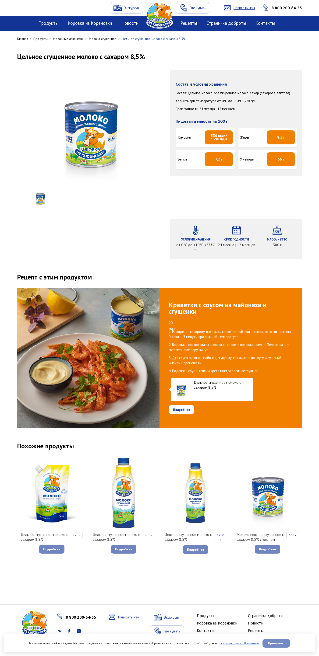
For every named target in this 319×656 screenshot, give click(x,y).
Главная (22, 39)
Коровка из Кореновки (90, 23)
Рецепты (189, 23)
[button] (21, 197)
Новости (129, 23)
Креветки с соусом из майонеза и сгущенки (217, 308)
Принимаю (276, 643)
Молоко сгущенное (103, 39)
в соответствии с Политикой (240, 643)
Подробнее (181, 410)
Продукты (48, 23)
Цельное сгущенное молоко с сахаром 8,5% (44, 537)
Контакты (265, 23)
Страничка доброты (226, 23)
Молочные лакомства (68, 39)
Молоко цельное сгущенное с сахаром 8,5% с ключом (260, 537)
